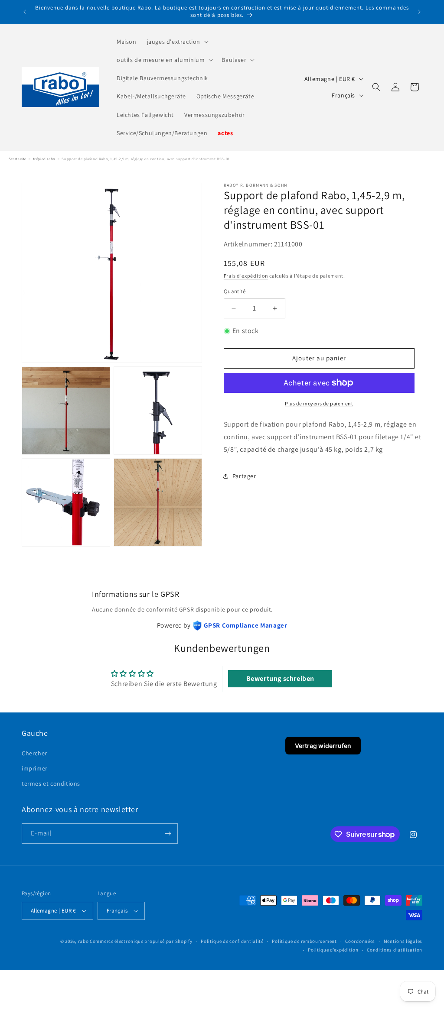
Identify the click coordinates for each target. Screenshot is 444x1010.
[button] (177, 41)
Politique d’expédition (333, 950)
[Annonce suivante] (419, 11)
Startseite (17, 159)
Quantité (234, 291)
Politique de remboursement (304, 941)
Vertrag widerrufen (323, 745)
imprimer (35, 768)
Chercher (34, 753)
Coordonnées (360, 941)
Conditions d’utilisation (394, 950)
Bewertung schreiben (280, 678)
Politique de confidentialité (232, 941)
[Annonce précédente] (24, 11)
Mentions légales (403, 941)
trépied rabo (44, 159)
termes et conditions (51, 783)
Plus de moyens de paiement (319, 403)
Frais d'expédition (246, 275)
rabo (83, 941)
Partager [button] (244, 476)
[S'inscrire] (167, 833)
